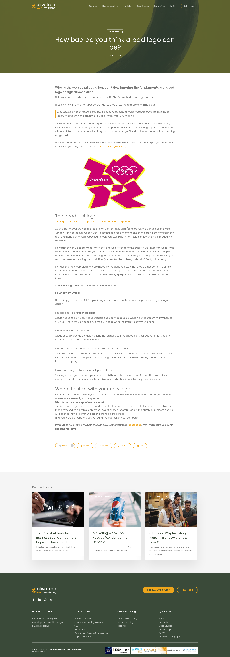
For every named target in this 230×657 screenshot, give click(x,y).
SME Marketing (115, 31)
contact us (134, 425)
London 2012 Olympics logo (112, 146)
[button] (158, 590)
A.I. (38, 496)
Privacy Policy (38, 651)
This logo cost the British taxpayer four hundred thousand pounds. (93, 221)
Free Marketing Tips (169, 636)
